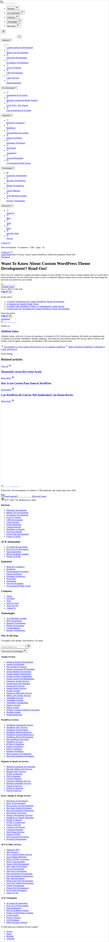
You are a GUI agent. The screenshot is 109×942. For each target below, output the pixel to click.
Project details (7, 479)
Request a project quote (11, 449)
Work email (6, 467)
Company (5, 469)
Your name (6, 464)
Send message (8, 483)
